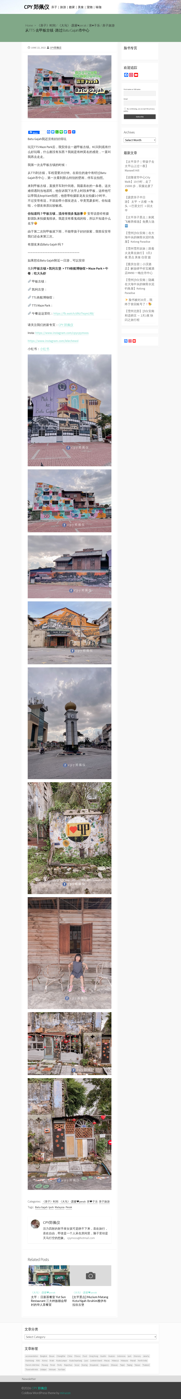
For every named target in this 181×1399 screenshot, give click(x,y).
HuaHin (103, 1356)
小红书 (44, 349)
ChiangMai (61, 1356)
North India (142, 1360)
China (69, 1356)
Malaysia (60, 1207)
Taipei (122, 1365)
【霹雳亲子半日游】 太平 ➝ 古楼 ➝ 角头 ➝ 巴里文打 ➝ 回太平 (139, 204)
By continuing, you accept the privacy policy (139, 110)
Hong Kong (93, 1356)
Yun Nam (61, 1369)
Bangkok (43, 1356)
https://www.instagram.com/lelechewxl (53, 341)
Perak (69, 1207)
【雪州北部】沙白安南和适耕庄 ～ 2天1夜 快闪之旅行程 (139, 315)
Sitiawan (114, 1365)
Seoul (77, 1365)
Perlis (59, 1365)
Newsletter (29, 1379)
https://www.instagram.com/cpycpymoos (62, 333)
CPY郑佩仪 (55, 47)
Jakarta (146, 1356)
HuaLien (111, 1356)
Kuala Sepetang (75, 1360)
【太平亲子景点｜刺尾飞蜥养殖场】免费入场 (139, 219)
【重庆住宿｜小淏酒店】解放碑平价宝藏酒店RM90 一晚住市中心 (139, 268)
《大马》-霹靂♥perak (72, 25)
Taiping (129, 1365)
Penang (45, 1365)
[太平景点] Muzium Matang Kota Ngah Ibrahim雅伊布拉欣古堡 (90, 1300)
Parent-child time (32, 1365)
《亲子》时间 (46, 25)
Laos (86, 1360)
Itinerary (137, 1356)
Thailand (145, 1365)
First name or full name (132, 89)
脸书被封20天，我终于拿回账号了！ (138, 302)
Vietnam (52, 1369)
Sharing (84, 1365)
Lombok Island (96, 1360)
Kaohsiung (29, 1360)
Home (29, 25)
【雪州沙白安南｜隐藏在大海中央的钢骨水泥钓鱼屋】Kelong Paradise (139, 286)
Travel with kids (31, 1369)
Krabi (52, 1360)
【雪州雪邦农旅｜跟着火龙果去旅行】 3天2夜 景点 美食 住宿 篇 (139, 253)
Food (85, 1356)
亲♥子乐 (94, 25)
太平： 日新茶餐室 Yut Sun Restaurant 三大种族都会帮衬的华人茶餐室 (49, 1300)
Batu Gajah (41, 1207)
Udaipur (43, 1369)
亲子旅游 (108, 25)
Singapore (105, 1365)
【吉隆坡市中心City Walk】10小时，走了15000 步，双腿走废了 (139, 182)
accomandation (31, 1356)
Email (126, 99)
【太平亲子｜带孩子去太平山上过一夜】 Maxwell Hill (139, 166)
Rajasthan (68, 1365)
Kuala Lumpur (61, 1360)
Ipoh (51, 1207)
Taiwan (137, 1365)
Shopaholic (94, 1365)
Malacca (115, 1360)
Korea (44, 1360)
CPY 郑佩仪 (65, 325)
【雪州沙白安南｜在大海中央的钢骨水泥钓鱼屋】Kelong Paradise (139, 237)
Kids (38, 1360)
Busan (51, 1356)
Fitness (77, 1356)
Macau (107, 1360)
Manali (133, 1360)
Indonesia (121, 1356)
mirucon (65, 1393)
